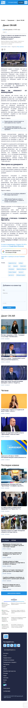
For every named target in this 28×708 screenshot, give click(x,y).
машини (15, 266)
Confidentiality (6, 691)
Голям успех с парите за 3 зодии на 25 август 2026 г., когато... (12, 410)
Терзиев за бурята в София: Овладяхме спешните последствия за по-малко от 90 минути (14, 563)
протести (11, 275)
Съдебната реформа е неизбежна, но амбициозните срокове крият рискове (13, 578)
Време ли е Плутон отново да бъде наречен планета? (18, 604)
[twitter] (11, 645)
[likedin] (8, 645)
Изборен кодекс (21, 275)
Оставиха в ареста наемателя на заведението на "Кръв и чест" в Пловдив (12, 554)
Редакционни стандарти (9, 662)
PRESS (5, 668)
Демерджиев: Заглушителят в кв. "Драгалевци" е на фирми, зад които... (12, 485)
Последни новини (12, 2)
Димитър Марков (21, 269)
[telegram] (18, 645)
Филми (5, 679)
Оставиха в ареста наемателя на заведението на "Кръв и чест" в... (11, 508)
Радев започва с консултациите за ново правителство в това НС (14, 122)
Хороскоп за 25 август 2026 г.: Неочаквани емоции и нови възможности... (14, 456)
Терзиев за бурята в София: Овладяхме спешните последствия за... (13, 531)
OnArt (5, 685)
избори (21, 263)
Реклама (5, 673)
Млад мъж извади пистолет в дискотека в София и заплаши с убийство (12, 586)
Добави (9, 307)
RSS (4, 682)
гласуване (11, 269)
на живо (21, 2)
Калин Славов (12, 272)
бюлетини (23, 266)
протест (21, 272)
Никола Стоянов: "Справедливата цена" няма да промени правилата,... (13, 358)
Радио (5, 675)
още (4, 32)
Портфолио (6, 664)
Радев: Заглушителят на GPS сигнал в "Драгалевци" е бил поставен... (12, 433)
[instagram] (15, 645)
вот (10, 266)
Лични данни (6, 688)
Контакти (5, 653)
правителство (12, 263)
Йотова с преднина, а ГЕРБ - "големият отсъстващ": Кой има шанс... (13, 335)
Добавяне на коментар (12, 285)
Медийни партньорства (9, 671)
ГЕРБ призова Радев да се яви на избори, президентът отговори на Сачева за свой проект (14, 200)
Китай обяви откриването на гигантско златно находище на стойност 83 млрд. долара (17, 626)
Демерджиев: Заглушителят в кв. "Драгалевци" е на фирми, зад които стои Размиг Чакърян (13, 545)
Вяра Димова (20, 46)
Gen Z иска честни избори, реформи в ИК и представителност (15, 194)
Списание (5, 677)
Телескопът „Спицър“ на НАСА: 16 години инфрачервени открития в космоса (18, 611)
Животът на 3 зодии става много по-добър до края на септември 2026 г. (13, 570)
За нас (5, 655)
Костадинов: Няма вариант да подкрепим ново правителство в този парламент (15, 128)
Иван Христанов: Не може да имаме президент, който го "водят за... (12, 382)
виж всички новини (14, 593)
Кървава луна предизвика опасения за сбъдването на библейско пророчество (18, 618)
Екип (4, 666)
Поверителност (7, 657)
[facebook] (4, 645)
